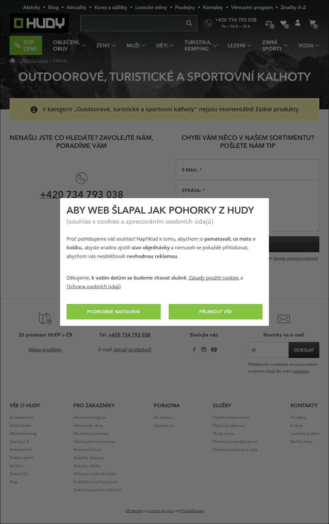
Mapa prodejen (45, 349)
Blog (53, 7)
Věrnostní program (252, 7)
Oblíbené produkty (283, 23)
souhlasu (301, 371)
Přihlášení (297, 23)
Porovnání (269, 23)
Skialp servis (224, 434)
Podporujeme (22, 458)
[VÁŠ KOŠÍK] (312, 23)
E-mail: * (191, 169)
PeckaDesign (192, 511)
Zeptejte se (164, 425)
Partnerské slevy (88, 425)
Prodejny (185, 7)
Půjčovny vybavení (229, 425)
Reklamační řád (87, 450)
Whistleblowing (23, 434)
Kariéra (16, 466)
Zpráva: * (193, 190)
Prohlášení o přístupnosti (95, 482)
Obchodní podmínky (91, 434)
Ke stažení (163, 417)
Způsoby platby (86, 466)
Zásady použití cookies (214, 277)
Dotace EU (19, 474)
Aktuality (76, 7)
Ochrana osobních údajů (94, 286)
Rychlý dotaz (301, 442)
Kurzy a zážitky (110, 7)
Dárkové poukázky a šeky (235, 450)
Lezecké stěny (151, 7)
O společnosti (22, 417)
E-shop (296, 425)
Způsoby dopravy (88, 458)
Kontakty (213, 7)
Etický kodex (20, 425)
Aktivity (31, 7)
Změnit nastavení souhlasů (97, 490)
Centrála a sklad (304, 434)
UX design (134, 511)
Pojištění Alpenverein (231, 417)
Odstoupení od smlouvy (94, 442)
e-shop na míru (160, 511)
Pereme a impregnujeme (235, 442)
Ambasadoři (20, 450)
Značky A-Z (293, 7)
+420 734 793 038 (81, 194)
